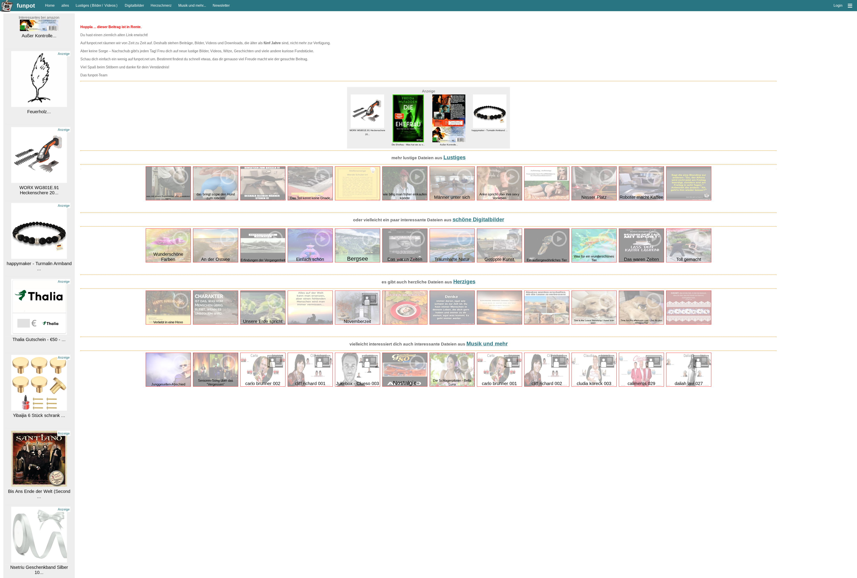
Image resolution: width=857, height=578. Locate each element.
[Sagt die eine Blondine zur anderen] (688, 199)
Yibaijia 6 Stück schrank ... (39, 386)
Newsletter (221, 5)
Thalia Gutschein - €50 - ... (39, 310)
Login (838, 5)
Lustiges (82, 5)
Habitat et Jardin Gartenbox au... (490, 122)
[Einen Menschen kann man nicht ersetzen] (310, 323)
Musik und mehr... (192, 5)
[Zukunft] (688, 323)
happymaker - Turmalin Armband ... (39, 237)
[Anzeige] (39, 74)
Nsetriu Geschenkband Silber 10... (39, 541)
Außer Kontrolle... (408, 144)
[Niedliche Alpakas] (546, 323)
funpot (26, 5)
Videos (110, 5)
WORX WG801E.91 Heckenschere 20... (39, 161)
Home (50, 5)
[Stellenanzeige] (357, 199)
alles (65, 5)
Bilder (96, 5)
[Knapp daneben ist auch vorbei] (263, 199)
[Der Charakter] (215, 323)
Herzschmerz (161, 5)
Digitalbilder (134, 5)
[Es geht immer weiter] (452, 323)
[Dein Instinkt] (499, 323)
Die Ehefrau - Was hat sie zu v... (367, 144)
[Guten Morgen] (405, 323)
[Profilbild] (546, 199)
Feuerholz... (39, 82)
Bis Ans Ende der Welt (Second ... (39, 465)
